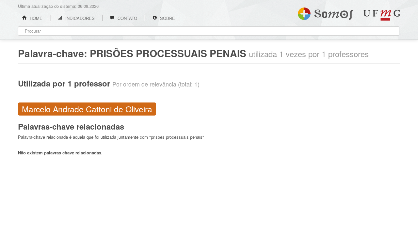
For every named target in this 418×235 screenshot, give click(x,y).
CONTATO (126, 18)
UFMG (381, 15)
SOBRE (167, 18)
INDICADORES (79, 18)
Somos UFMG (325, 12)
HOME (35, 18)
